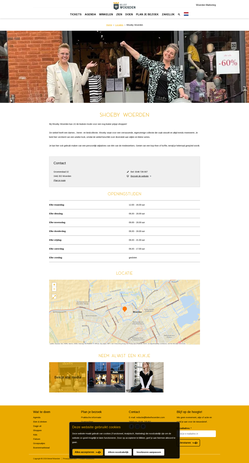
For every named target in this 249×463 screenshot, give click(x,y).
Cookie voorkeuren (86, 459)
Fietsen (36, 439)
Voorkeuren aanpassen (148, 452)
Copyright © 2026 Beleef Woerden (46, 459)
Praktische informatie (91, 417)
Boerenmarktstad (41, 447)
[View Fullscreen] (54, 296)
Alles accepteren (84, 452)
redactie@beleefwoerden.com (150, 417)
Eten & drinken (40, 421)
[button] (124, 309)
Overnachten (87, 421)
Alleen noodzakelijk (118, 452)
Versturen (185, 443)
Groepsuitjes (39, 443)
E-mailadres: (184, 428)
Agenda (36, 417)
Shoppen (37, 430)
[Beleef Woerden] (124, 6)
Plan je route (60, 180)
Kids (35, 434)
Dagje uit (37, 426)
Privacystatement (70, 459)
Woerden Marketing (206, 5)
